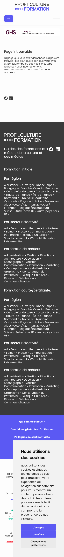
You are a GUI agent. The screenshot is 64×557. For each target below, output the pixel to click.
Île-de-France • (43, 194)
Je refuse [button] (38, 534)
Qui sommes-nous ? (32, 422)
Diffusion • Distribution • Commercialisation (20, 401)
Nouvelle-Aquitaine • (36, 198)
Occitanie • (12, 201)
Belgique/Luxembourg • (35, 208)
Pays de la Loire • (32, 201)
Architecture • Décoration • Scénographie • (22, 381)
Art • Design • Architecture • (23, 228)
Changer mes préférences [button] (38, 543)
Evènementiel (13, 241)
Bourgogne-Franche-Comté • (24, 188)
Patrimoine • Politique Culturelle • (26, 235)
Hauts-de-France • (19, 194)
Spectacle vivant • (17, 238)
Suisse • (9, 211)
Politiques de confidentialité (32, 437)
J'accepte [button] (38, 527)
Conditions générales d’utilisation (32, 429)
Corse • (41, 191)
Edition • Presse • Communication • (30, 231)
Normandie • (13, 198)
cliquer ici (20, 70)
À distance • (13, 185)
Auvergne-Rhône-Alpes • (39, 185)
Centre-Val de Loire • (21, 191)
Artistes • (32, 262)
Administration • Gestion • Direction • (29, 255)
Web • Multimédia (42, 238)
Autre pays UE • (26, 211)
